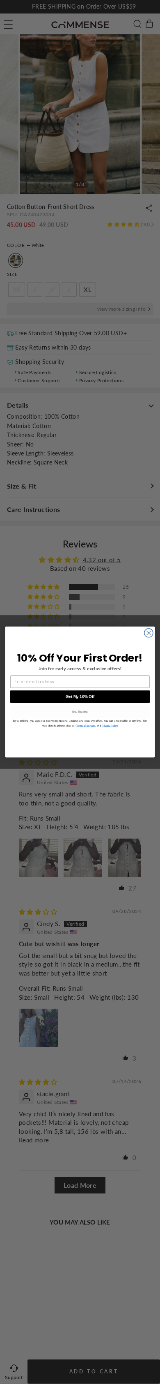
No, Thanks (80, 711)
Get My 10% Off (80, 696)
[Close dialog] (148, 632)
